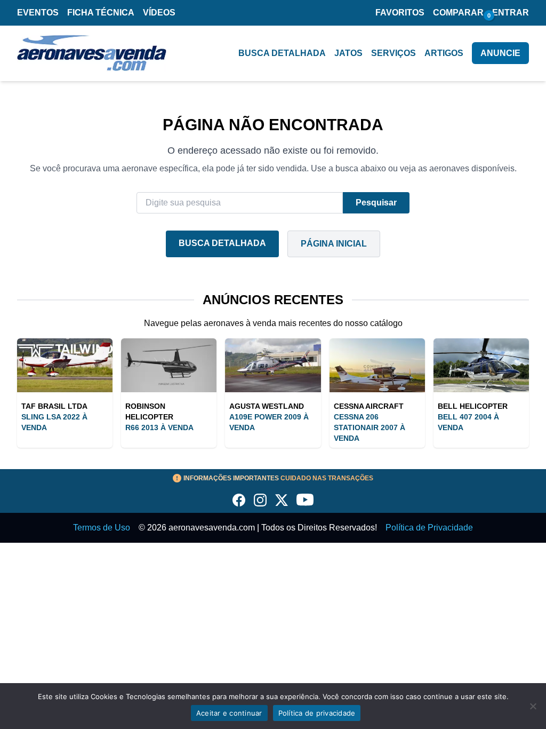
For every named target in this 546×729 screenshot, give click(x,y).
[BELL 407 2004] (481, 365)
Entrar (510, 12)
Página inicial (334, 243)
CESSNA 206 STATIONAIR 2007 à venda (369, 427)
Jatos (348, 53)
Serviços (393, 53)
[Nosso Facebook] (238, 500)
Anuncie (500, 53)
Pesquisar (376, 202)
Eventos (38, 12)
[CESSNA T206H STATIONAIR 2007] (377, 365)
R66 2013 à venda (159, 427)
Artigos (443, 53)
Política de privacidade (317, 713)
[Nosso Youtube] (305, 500)
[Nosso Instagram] (260, 500)
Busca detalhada (282, 53)
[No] (532, 706)
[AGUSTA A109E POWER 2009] (272, 365)
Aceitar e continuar (229, 713)
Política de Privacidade (429, 527)
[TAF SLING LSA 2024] (65, 365)
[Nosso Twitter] (281, 500)
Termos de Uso (101, 527)
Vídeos (159, 12)
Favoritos (399, 12)
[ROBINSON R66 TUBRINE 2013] (168, 365)
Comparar (458, 12)
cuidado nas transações (278, 478)
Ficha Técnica (100, 12)
